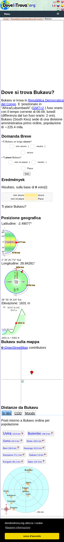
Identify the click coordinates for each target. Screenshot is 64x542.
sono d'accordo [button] (32, 536)
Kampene (12, 455)
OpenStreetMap (16, 347)
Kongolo (12, 461)
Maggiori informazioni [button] (17, 527)
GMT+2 (38, 108)
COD (18, 413)
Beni (10, 448)
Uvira (12, 433)
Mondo (30, 413)
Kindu (34, 441)
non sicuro (21, 146)
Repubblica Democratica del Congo (27, 19)
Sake (35, 461)
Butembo (39, 433)
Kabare (36, 455)
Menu (7, 14)
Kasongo (33, 448)
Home (6, 19)
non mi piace (21, 162)
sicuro (30, 152)
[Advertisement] (32, 55)
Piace (30, 168)
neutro (39, 146)
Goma (11, 441)
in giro (6, 413)
